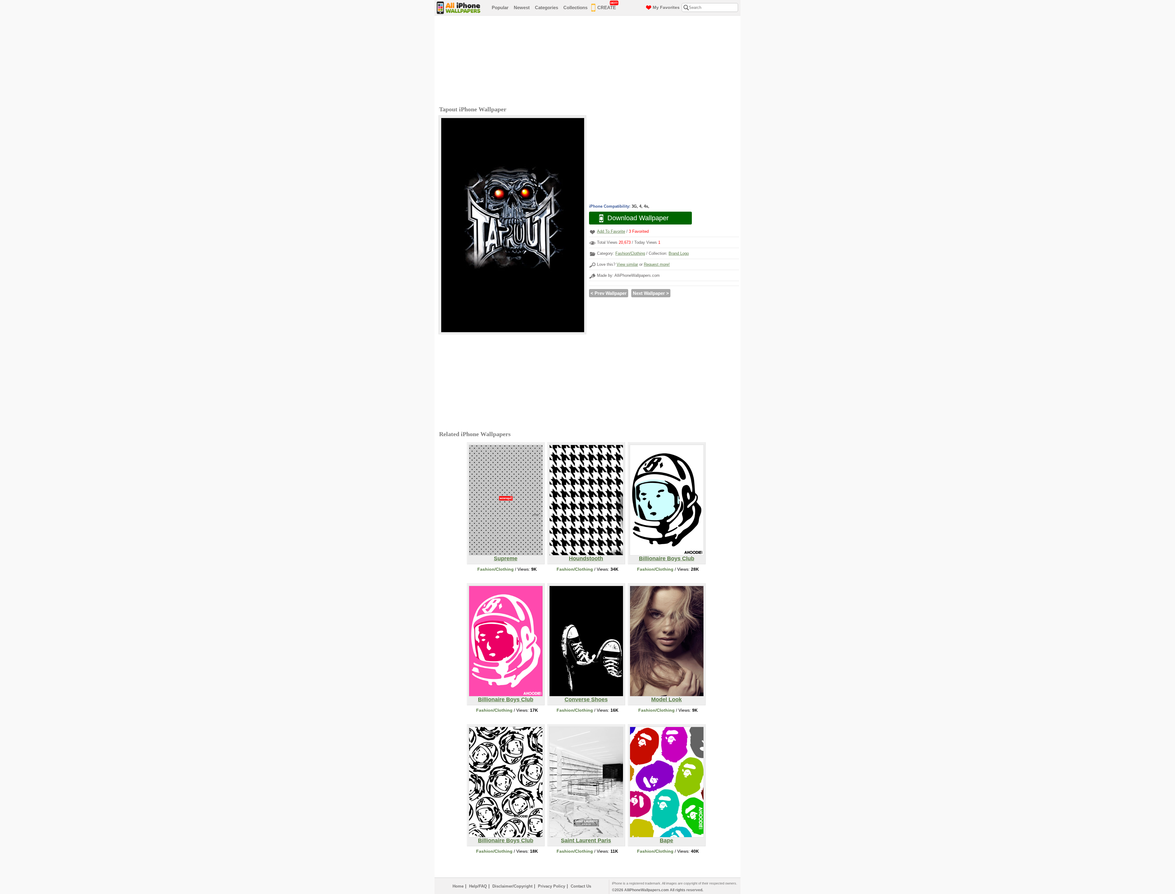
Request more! (657, 264)
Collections (575, 7)
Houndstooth (586, 558)
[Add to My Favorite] (592, 232)
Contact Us (581, 886)
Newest (522, 7)
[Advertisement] (589, 61)
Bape (666, 840)
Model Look (666, 699)
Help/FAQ (478, 886)
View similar (627, 264)
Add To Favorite (611, 231)
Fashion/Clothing (630, 253)
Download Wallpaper (638, 218)
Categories (546, 7)
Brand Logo (679, 253)
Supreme (505, 558)
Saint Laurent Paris (586, 840)
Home (458, 886)
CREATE (607, 5)
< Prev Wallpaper (609, 293)
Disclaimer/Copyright (512, 886)
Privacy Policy (551, 886)
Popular (500, 7)
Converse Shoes (586, 699)
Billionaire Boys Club (666, 558)
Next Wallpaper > (651, 293)
